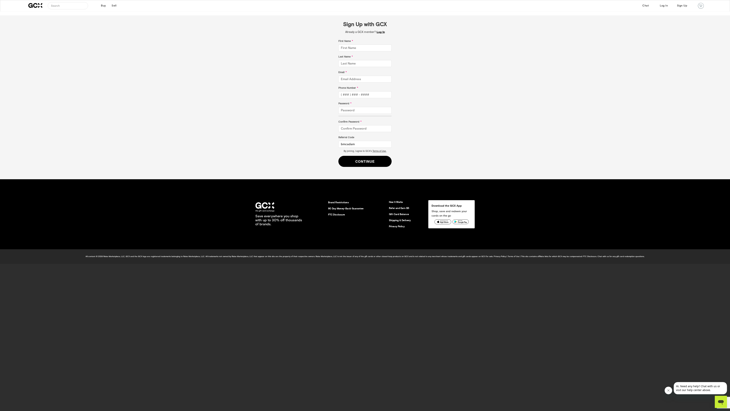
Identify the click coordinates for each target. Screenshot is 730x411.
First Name (345, 41)
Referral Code (346, 137)
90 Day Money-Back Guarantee (346, 208)
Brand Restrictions (338, 202)
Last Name (345, 56)
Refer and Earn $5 (399, 208)
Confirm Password (350, 121)
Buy (103, 5)
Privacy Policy (397, 226)
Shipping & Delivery (400, 220)
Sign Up (682, 5)
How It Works (396, 202)
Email (342, 72)
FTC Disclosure (336, 214)
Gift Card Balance (399, 214)
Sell (113, 5)
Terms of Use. (379, 150)
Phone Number (348, 87)
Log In (664, 5)
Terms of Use (513, 256)
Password (345, 103)
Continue (365, 161)
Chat (645, 5)
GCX (38, 6)
